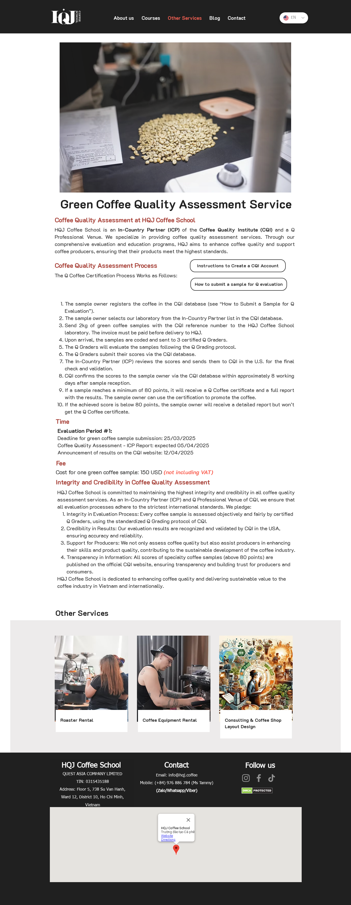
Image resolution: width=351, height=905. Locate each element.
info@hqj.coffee (183, 775)
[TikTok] (271, 778)
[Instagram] (246, 778)
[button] (124, 18)
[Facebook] (259, 778)
